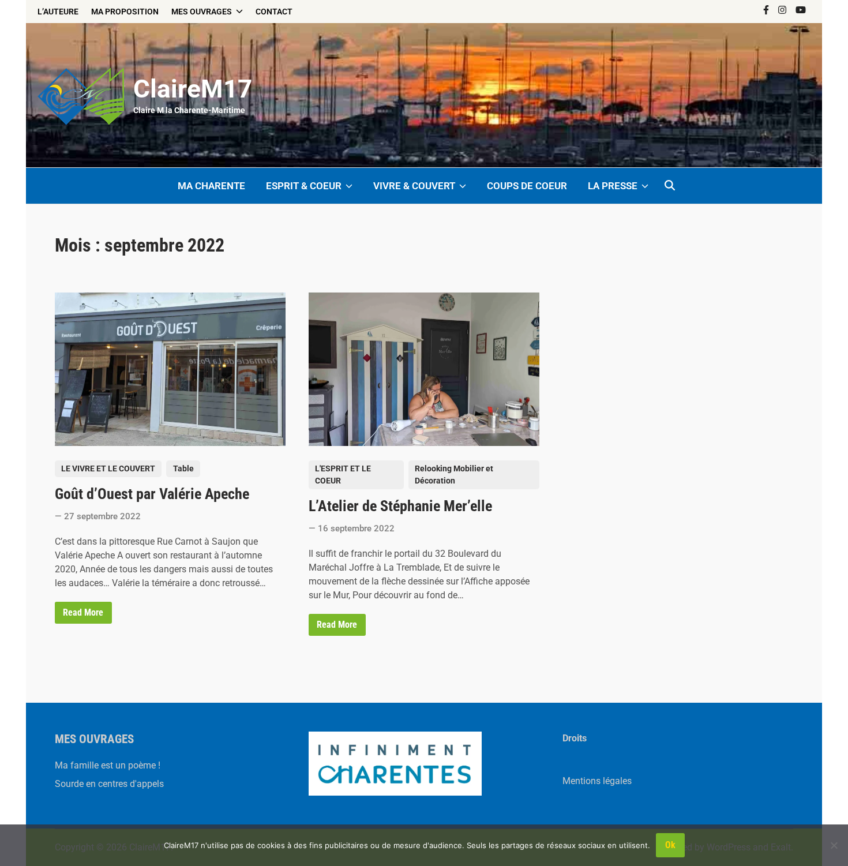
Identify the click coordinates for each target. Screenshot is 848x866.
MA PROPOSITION (125, 11)
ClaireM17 (192, 89)
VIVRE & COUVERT (414, 186)
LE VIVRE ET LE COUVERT (108, 468)
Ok (670, 844)
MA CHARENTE (211, 186)
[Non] (833, 845)
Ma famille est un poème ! (107, 765)
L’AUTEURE (57, 11)
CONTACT (274, 11)
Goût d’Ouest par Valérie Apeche (152, 494)
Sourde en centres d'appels (109, 783)
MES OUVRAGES (201, 11)
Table (183, 468)
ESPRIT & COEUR (304, 186)
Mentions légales (597, 780)
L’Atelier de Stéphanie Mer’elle (400, 506)
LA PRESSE (612, 186)
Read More (82, 615)
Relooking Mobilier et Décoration (454, 474)
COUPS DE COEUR (527, 186)
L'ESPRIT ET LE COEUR (343, 474)
